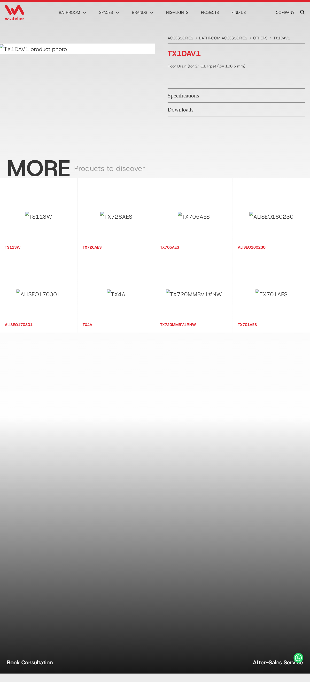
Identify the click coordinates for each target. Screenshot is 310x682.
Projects (210, 12)
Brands (139, 12)
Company (285, 12)
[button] (236, 96)
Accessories (180, 38)
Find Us (239, 12)
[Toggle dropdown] (84, 13)
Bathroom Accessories (223, 38)
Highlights (177, 12)
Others (260, 38)
